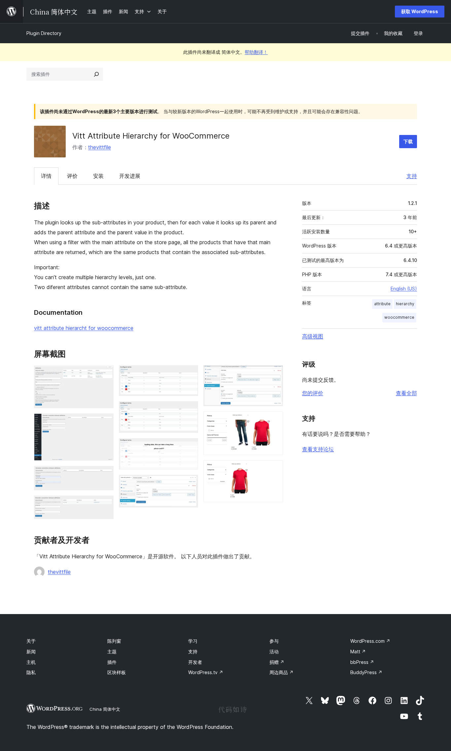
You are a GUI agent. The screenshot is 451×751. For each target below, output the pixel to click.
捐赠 (276, 662)
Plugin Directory (43, 33)
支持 (411, 176)
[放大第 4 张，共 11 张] (104, 504)
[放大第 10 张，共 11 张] (274, 420)
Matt (358, 651)
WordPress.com (370, 641)
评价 (72, 176)
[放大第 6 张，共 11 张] (189, 410)
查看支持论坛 (318, 449)
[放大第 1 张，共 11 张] (104, 374)
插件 (112, 662)
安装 (98, 176)
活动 (274, 651)
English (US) (404, 288)
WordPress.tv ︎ (205, 672)
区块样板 (116, 672)
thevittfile (99, 147)
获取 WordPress (419, 11)
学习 (192, 641)
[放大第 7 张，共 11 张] (189, 447)
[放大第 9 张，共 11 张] (274, 374)
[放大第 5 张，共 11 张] (189, 374)
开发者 (195, 662)
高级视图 (312, 336)
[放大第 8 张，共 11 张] (189, 483)
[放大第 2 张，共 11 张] (104, 422)
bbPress (362, 662)
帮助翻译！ (256, 52)
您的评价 (312, 393)
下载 (408, 141)
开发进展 (129, 176)
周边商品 (281, 672)
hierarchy (405, 303)
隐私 (31, 672)
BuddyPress (366, 672)
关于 (31, 641)
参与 (274, 641)
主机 (31, 662)
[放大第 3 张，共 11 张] (104, 475)
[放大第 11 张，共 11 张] (274, 469)
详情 (46, 176)
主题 (112, 651)
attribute (382, 303)
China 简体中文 (104, 709)
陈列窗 (114, 641)
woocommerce (399, 317)
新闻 (31, 651)
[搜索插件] (96, 74)
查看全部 (406, 393)
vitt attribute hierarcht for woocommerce (83, 328)
